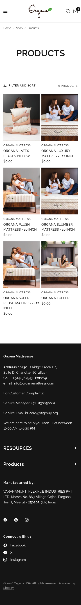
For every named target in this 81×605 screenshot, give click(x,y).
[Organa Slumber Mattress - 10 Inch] (59, 191)
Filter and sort (22, 85)
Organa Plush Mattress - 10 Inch (20, 227)
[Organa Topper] (59, 264)
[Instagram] (30, 520)
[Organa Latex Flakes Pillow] (21, 117)
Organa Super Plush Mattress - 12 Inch (21, 303)
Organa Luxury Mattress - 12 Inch (57, 153)
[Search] (68, 11)
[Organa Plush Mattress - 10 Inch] (21, 191)
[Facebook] (8, 520)
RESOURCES (17, 448)
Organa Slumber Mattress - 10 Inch (58, 227)
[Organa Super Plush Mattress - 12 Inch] (21, 264)
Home (7, 28)
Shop (19, 28)
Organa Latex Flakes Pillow (16, 153)
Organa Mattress (17, 145)
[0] (75, 11)
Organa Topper (55, 298)
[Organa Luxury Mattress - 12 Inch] (59, 117)
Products (13, 464)
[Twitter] (19, 520)
